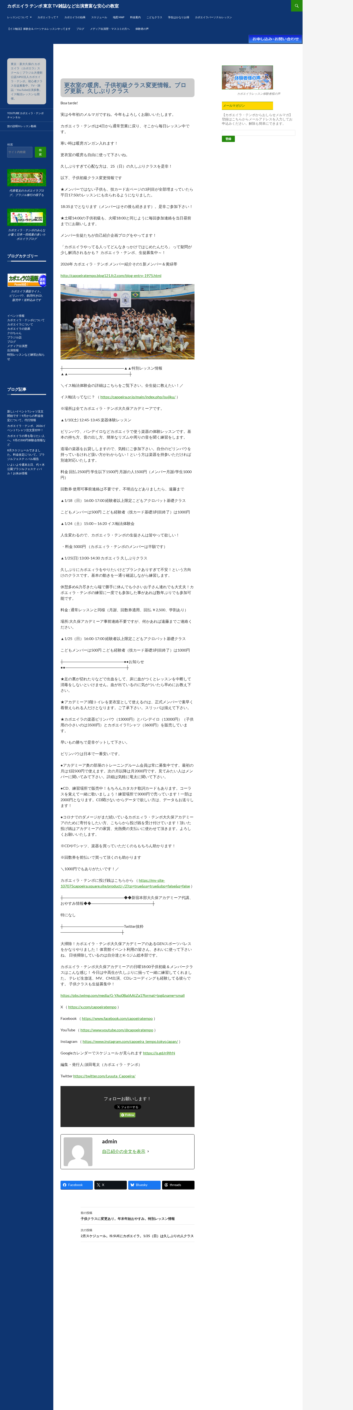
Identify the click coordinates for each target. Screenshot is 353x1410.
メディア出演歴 (17, 346)
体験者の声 (142, 28)
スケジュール (99, 17)
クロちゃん (14, 333)
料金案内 (135, 17)
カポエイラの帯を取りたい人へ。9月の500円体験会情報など (26, 440)
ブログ (80, 28)
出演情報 (13, 350)
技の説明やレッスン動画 (21, 126)
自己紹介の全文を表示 (123, 1151)
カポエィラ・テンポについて (26, 320)
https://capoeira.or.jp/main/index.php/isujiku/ (138, 396)
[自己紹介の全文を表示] (148, 1151)
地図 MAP (118, 17)
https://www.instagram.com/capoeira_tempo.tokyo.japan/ (130, 1041)
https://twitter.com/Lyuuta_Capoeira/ (104, 1076)
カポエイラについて (20, 324)
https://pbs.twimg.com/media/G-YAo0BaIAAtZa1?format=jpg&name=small (123, 995)
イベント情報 (15, 315)
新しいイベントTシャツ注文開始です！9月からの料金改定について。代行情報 (25, 416)
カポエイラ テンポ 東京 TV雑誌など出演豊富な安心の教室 (63, 5)
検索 (10, 144)
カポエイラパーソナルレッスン (213, 17)
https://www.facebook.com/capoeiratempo (117, 1018)
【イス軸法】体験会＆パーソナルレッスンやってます (39, 28)
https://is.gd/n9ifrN (159, 1053)
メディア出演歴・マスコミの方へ (110, 28)
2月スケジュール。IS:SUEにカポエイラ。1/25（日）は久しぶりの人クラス (137, 1233)
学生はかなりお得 (178, 17)
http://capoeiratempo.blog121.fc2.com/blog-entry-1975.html (111, 275)
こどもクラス (154, 17)
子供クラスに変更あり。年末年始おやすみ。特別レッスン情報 (128, 1216)
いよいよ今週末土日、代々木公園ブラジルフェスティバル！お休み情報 (26, 469)
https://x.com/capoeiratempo (92, 1007)
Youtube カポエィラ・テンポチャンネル (25, 115)
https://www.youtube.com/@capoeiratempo (116, 1030)
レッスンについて (17, 17)
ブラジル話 (14, 337)
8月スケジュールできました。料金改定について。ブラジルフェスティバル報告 (26, 454)
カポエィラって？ (48, 17)
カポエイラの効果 (74, 17)
